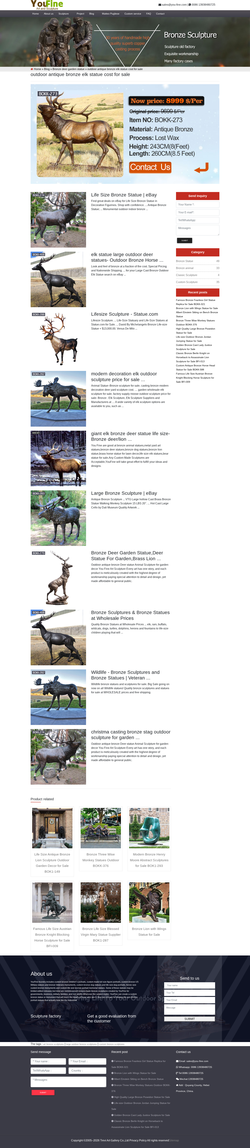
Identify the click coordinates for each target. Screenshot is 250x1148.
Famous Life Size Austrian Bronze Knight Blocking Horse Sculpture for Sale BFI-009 (195, 377)
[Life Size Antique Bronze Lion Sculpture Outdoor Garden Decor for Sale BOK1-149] (52, 827)
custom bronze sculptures (111, 1044)
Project (80, 13)
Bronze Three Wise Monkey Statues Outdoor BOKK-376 (100, 860)
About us (48, 13)
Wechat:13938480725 (191, 1079)
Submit (190, 1018)
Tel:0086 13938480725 (190, 1073)
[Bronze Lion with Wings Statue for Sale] (149, 902)
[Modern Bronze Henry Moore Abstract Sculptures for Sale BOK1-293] (149, 827)
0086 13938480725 (203, 4)
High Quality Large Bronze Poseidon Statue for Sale (142, 1097)
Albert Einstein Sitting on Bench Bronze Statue (139, 1079)
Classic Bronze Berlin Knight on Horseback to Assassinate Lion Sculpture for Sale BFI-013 (193, 357)
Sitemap (174, 1140)
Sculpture (64, 13)
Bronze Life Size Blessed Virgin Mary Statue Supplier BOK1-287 (101, 934)
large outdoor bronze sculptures (81, 1044)
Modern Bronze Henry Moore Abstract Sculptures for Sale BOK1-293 (149, 860)
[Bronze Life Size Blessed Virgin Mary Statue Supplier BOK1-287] (101, 902)
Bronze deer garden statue (69, 69)
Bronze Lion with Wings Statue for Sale (197, 308)
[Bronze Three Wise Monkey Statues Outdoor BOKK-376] (101, 827)
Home (35, 13)
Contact (160, 13)
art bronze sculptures (53, 1044)
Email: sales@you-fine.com (193, 1061)
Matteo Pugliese (110, 13)
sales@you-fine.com (174, 4)
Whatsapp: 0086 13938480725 (195, 1067)
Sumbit (184, 240)
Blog (91, 13)
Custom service (132, 13)
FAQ (148, 13)
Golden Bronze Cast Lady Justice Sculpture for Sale (142, 1115)
